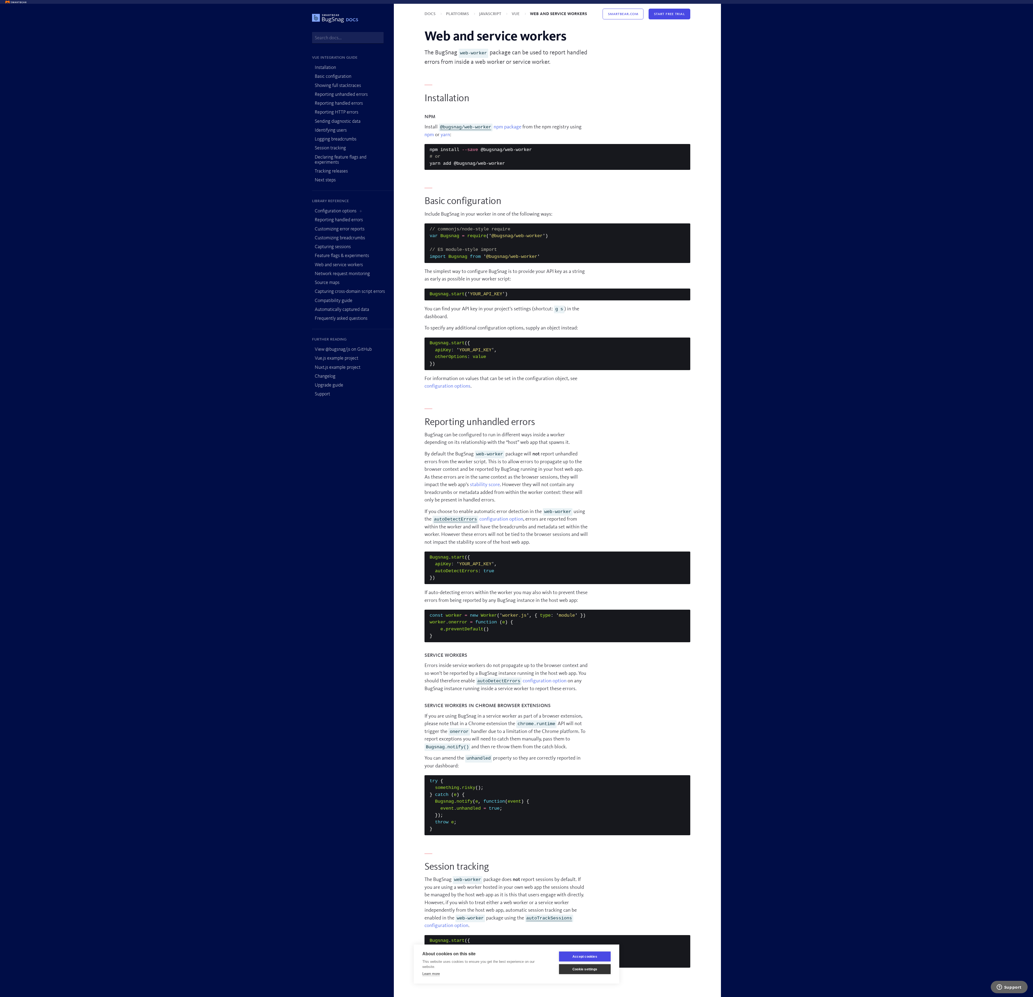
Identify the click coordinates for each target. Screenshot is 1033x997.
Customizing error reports (340, 229)
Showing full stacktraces (338, 85)
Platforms (458, 13)
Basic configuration (333, 76)
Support (322, 394)
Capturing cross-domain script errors (350, 291)
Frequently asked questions (341, 318)
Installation (325, 67)
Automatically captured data (342, 309)
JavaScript (490, 13)
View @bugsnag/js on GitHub (343, 349)
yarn (445, 135)
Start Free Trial (669, 14)
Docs (430, 13)
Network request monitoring (342, 273)
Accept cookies (584, 957)
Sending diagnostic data (337, 121)
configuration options (447, 386)
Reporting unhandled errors (341, 94)
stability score (485, 484)
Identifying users (331, 130)
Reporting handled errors (339, 103)
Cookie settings (584, 969)
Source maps (327, 282)
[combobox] (348, 38)
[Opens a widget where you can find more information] (1009, 987)
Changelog (325, 376)
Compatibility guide (333, 300)
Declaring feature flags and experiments (340, 160)
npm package (480, 127)
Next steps (325, 180)
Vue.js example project (336, 358)
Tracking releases (331, 171)
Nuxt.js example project (337, 367)
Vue (516, 13)
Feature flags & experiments (342, 255)
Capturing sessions (333, 246)
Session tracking (330, 148)
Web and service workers (339, 264)
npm (429, 135)
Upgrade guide (329, 385)
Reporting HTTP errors (336, 112)
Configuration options (335, 211)
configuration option (478, 519)
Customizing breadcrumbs (340, 238)
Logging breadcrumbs (335, 139)
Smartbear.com (623, 14)
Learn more (431, 974)
